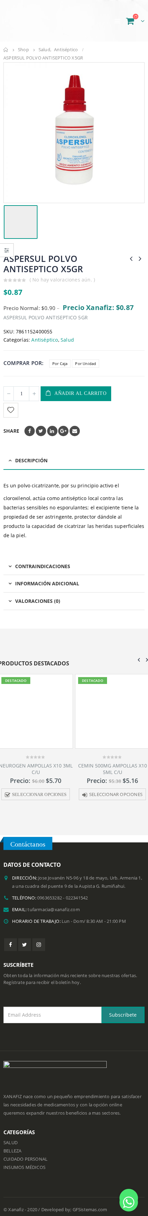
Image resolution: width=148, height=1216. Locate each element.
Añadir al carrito (80, 393)
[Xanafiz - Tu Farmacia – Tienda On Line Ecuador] (37, 21)
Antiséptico (44, 339)
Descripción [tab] (31, 460)
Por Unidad (85, 363)
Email (75, 431)
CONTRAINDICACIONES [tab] (42, 566)
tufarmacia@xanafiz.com (54, 911)
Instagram (38, 945)
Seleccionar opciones (48, 794)
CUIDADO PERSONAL (25, 1160)
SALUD (10, 1144)
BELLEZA (12, 1152)
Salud (67, 339)
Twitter (41, 431)
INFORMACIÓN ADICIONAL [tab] (47, 583)
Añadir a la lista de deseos (11, 410)
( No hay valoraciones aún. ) (62, 279)
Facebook (29, 431)
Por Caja (60, 363)
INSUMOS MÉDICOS (24, 1169)
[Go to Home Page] (5, 50)
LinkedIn (52, 431)
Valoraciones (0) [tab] (37, 601)
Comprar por (22, 363)
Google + (63, 431)
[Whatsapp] (128, 1198)
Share (11, 431)
